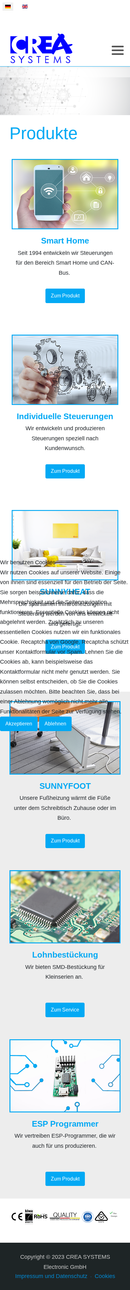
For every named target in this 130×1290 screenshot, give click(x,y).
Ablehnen (55, 723)
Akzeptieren (18, 723)
